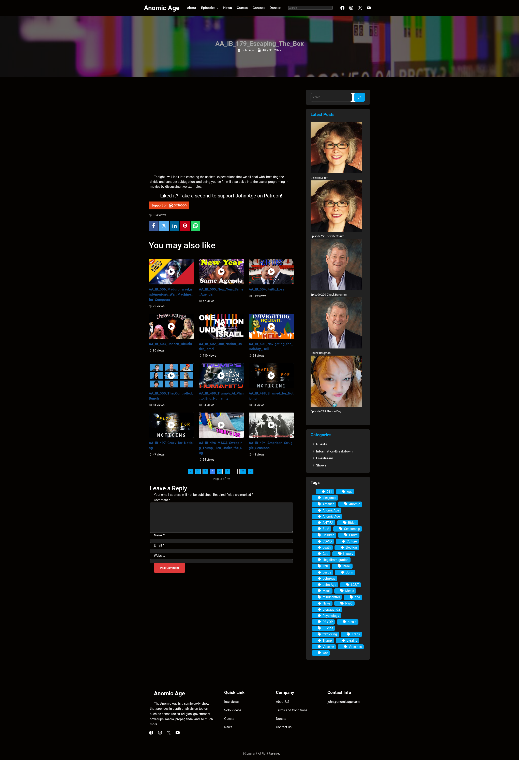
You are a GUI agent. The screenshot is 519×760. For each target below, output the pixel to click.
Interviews (231, 702)
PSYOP (328, 622)
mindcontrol (331, 597)
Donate (281, 719)
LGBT (355, 585)
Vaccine (328, 647)
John (349, 572)
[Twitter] (164, 226)
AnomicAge (331, 510)
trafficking (330, 634)
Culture (352, 541)
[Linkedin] (174, 226)
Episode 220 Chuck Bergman (329, 294)
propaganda (331, 609)
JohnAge (329, 578)
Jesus (327, 572)
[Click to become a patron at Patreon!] (221, 205)
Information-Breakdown (334, 451)
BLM (326, 529)
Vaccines (355, 647)
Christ (353, 535)
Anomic (354, 504)
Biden (352, 523)
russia (352, 622)
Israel (347, 566)
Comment (162, 500)
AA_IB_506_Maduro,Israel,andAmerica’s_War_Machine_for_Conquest (171, 294)
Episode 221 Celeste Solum (327, 236)
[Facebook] (154, 226)
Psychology (331, 616)
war (325, 653)
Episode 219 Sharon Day (326, 411)
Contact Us (284, 727)
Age (349, 492)
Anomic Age (161, 8)
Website (159, 555)
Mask (326, 591)
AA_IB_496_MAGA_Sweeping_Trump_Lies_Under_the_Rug (220, 448)
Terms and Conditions (291, 710)
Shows (321, 465)
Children (328, 535)
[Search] (359, 97)
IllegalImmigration (336, 560)
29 (242, 471)
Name (159, 535)
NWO (349, 603)
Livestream (324, 458)
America (328, 504)
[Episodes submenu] (217, 8)
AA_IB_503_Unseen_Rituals (170, 344)
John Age (248, 50)
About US (282, 702)
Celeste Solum (319, 178)
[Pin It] (185, 226)
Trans (356, 634)
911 (329, 492)
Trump (327, 640)
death (327, 547)
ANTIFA (328, 523)
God (325, 554)
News (326, 603)
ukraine (352, 640)
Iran (325, 566)
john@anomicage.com (343, 702)
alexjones (329, 498)
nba (357, 597)
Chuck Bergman (321, 353)
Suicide (328, 628)
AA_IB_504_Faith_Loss (266, 289)
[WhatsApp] (196, 226)
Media (349, 591)
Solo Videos (232, 710)
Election (351, 547)
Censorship (352, 529)
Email (159, 545)
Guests (321, 444)
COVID (327, 541)
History (348, 554)
